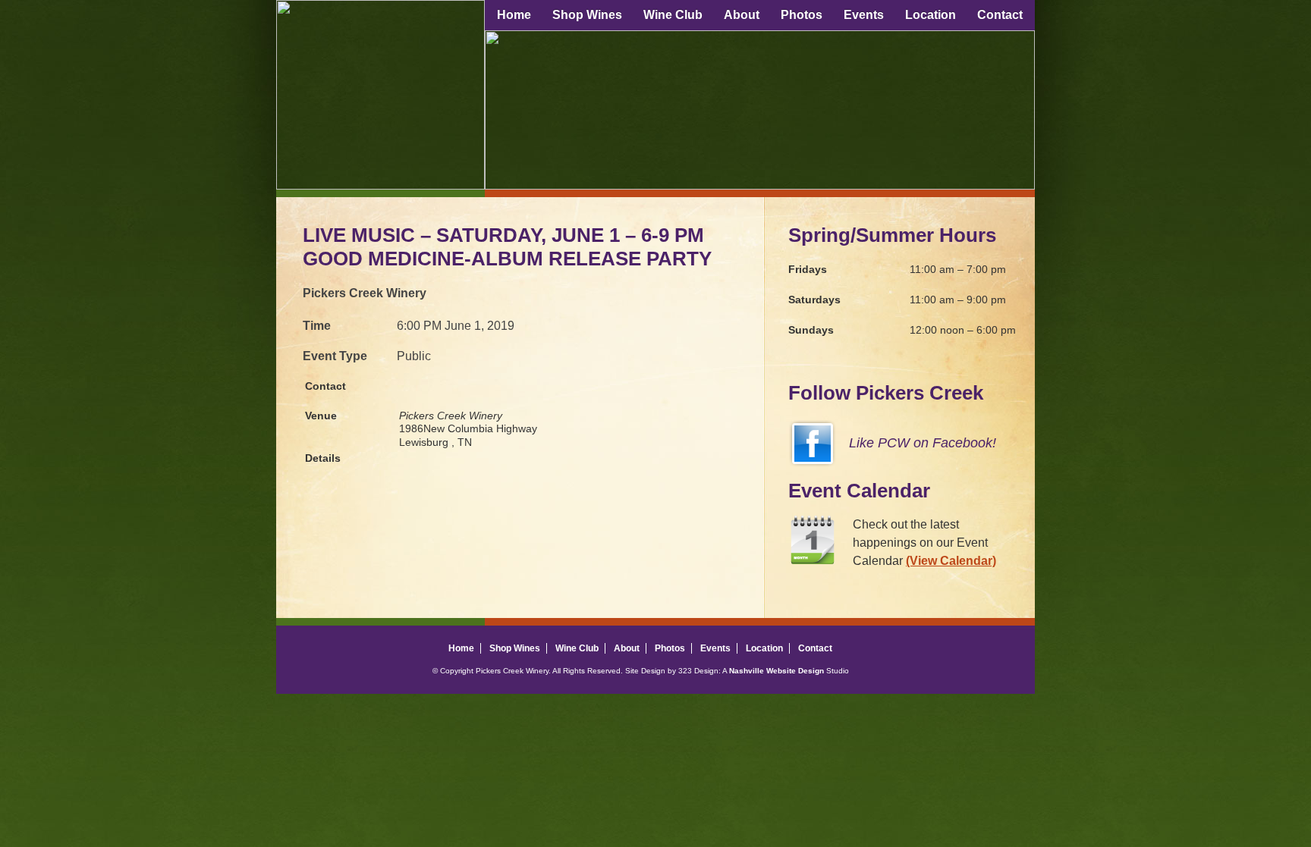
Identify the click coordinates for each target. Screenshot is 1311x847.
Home (514, 14)
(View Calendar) (951, 560)
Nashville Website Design (776, 671)
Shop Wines (587, 14)
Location (930, 14)
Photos (801, 14)
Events (864, 14)
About (741, 14)
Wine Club (673, 14)
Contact (1000, 14)
